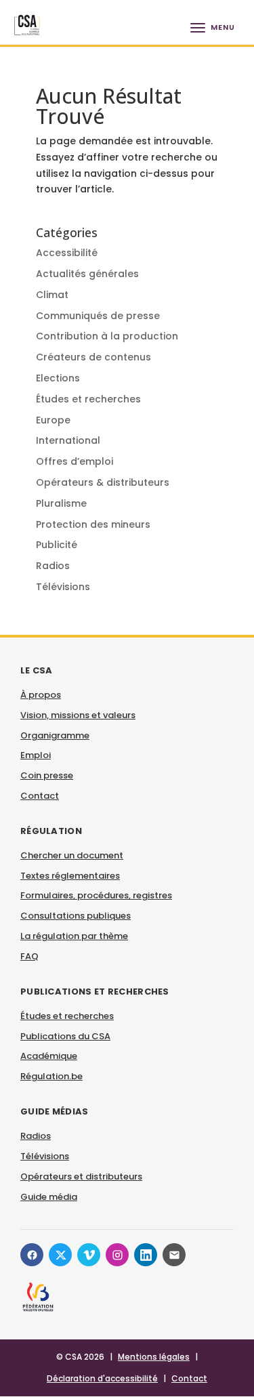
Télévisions (63, 586)
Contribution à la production (107, 336)
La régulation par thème (74, 936)
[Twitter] (60, 1254)
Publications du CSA (65, 1036)
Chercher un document (71, 855)
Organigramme (54, 735)
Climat (52, 294)
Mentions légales (154, 1356)
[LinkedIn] (145, 1254)
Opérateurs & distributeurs (102, 482)
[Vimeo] (88, 1254)
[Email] (174, 1254)
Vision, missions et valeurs (77, 715)
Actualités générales (87, 273)
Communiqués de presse (98, 315)
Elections (58, 378)
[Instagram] (117, 1254)
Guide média (48, 1196)
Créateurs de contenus (93, 357)
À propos (40, 694)
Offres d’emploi (74, 461)
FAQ (29, 956)
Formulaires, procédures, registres (96, 895)
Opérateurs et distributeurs (81, 1176)
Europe (53, 420)
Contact (39, 795)
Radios (53, 565)
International (68, 440)
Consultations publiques (75, 915)
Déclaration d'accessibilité (102, 1378)
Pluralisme (61, 503)
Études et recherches (88, 399)
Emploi (35, 755)
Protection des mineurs (93, 524)
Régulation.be (51, 1076)
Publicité (56, 544)
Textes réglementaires (70, 875)
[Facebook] (31, 1254)
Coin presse (46, 775)
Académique (48, 1055)
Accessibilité (67, 252)
